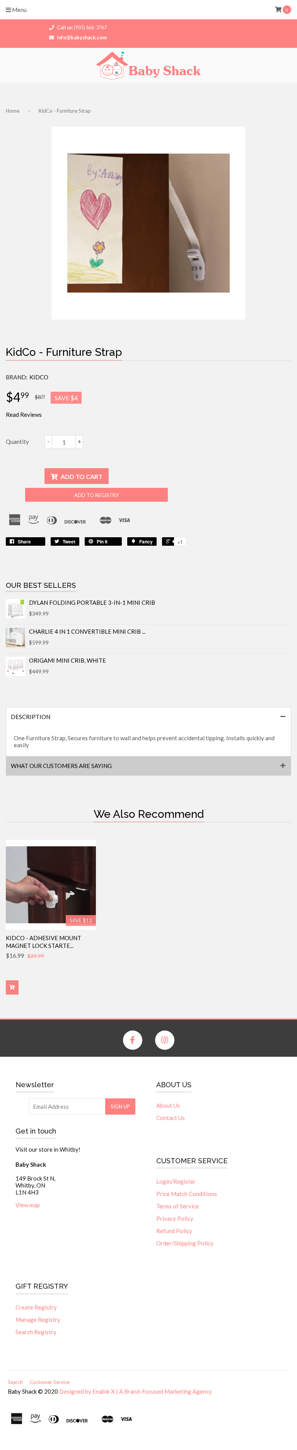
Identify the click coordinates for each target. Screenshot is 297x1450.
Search (15, 1382)
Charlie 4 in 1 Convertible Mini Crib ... (87, 631)
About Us (168, 1105)
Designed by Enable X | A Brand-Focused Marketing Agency (135, 1391)
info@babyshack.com (82, 37)
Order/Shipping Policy (184, 1243)
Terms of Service (177, 1206)
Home (12, 111)
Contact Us (170, 1117)
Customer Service (50, 1382)
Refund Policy (174, 1230)
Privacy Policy (174, 1218)
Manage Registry (37, 1319)
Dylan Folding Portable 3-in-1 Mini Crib (92, 602)
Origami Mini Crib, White (67, 660)
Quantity (17, 441)
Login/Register (176, 1181)
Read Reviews (24, 414)
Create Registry (36, 1307)
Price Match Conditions (186, 1193)
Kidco (38, 377)
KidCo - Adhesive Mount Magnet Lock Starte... (43, 941)
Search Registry (35, 1331)
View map (27, 1204)
